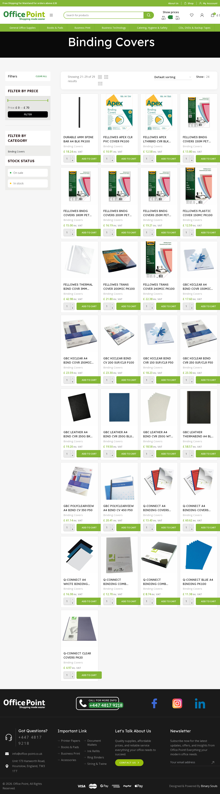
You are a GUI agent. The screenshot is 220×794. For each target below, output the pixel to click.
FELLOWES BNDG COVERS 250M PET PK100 (156, 213)
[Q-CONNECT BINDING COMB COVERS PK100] (119, 554)
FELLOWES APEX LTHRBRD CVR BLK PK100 (156, 139)
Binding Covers (16, 151)
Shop (191, 3)
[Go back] (63, 41)
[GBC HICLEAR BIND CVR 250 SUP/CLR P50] (198, 333)
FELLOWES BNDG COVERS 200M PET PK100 (116, 213)
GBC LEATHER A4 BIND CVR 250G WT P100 (157, 434)
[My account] (202, 15)
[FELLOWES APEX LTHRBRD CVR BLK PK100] (159, 112)
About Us (173, 3)
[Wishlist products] (191, 15)
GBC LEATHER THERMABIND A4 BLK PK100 (198, 434)
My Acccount (210, 3)
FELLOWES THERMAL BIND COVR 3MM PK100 (78, 287)
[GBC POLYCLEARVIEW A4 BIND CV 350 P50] (79, 481)
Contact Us (127, 762)
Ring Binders (95, 757)
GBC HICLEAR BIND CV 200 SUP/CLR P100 (118, 360)
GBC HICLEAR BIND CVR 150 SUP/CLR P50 (158, 360)
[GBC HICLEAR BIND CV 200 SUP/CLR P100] (119, 333)
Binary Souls (209, 786)
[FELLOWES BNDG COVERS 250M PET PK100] (159, 186)
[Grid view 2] (100, 77)
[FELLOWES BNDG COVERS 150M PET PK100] (198, 112)
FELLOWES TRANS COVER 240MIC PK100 (159, 286)
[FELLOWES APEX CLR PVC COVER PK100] (119, 112)
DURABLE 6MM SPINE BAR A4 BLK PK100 (78, 139)
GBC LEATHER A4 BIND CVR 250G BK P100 (76, 434)
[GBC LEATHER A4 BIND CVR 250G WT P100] (159, 407)
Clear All (41, 76)
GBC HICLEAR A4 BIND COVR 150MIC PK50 (197, 287)
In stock (18, 183)
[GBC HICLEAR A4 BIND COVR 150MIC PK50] (198, 259)
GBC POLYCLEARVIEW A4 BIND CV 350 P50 (78, 508)
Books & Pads (70, 747)
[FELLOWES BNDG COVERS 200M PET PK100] (119, 186)
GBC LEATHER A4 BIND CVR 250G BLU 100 (117, 434)
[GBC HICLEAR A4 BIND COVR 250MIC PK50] (79, 333)
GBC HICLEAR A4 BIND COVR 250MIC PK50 (77, 361)
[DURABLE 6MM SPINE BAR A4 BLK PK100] (79, 112)
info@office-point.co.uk (27, 754)
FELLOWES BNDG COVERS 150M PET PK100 (196, 139)
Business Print (70, 753)
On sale (18, 173)
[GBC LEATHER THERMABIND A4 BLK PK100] (198, 407)
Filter (28, 114)
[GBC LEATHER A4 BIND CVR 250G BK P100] (79, 407)
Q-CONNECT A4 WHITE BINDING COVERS (75, 582)
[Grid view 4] (100, 83)
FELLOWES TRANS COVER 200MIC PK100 (119, 286)
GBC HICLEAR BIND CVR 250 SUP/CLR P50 (198, 360)
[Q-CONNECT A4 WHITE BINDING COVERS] (79, 554)
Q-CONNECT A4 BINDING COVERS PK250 (196, 508)
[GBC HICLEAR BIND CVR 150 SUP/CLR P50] (159, 333)
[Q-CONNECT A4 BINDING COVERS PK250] (198, 481)
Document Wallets (94, 742)
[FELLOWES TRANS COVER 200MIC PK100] (119, 259)
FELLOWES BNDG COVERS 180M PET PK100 (76, 213)
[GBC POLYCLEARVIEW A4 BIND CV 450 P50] (119, 481)
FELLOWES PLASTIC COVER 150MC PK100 (198, 213)
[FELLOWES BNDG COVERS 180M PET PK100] (79, 186)
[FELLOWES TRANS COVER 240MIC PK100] (159, 259)
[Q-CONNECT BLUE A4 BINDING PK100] (198, 554)
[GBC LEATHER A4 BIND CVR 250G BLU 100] (119, 407)
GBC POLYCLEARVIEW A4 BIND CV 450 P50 (118, 508)
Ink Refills (93, 751)
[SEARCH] (148, 15)
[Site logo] (24, 15)
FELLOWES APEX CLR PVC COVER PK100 (118, 139)
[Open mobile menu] (51, 15)
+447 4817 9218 (106, 705)
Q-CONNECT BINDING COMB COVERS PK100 (114, 582)
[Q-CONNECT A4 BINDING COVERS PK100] (159, 481)
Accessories (68, 760)
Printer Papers (70, 741)
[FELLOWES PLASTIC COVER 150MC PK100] (198, 186)
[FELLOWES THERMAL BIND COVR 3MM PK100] (79, 259)
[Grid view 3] (106, 77)
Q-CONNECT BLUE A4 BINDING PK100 (198, 582)
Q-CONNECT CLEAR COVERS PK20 (77, 655)
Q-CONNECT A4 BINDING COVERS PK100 (156, 508)
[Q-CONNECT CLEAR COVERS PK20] (79, 628)
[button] (89, 158)
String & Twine (97, 764)
